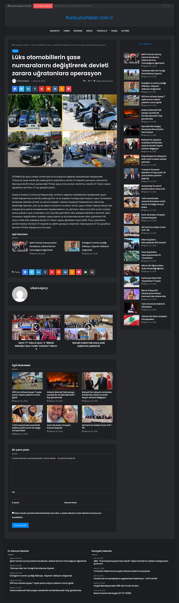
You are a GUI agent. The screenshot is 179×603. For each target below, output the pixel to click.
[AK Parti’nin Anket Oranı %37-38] (97, 414)
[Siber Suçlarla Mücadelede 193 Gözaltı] (131, 243)
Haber (66, 31)
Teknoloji (102, 31)
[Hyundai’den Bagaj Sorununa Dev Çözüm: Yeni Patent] (131, 130)
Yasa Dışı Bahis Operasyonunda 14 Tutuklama (151, 255)
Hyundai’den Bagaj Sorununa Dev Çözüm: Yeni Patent (152, 129)
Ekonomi (78, 31)
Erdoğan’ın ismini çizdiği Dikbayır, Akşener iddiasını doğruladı (80, 6)
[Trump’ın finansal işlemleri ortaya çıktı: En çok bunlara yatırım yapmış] (131, 173)
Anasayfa (55, 31)
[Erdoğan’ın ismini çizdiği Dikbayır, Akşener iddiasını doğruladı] (72, 246)
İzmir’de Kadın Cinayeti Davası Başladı (59, 426)
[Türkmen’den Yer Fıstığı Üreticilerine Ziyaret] (131, 74)
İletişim (125, 31)
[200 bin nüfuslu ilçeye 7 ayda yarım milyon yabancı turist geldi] (27, 381)
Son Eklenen (145, 44)
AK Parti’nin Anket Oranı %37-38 (97, 426)
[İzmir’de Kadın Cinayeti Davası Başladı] (62, 414)
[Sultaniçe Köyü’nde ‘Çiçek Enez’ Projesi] (131, 282)
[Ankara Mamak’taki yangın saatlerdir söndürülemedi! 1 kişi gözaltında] (62, 381)
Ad (14, 492)
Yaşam (114, 31)
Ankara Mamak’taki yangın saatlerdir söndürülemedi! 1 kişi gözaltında (61, 395)
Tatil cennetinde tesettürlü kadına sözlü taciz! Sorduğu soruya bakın (26, 428)
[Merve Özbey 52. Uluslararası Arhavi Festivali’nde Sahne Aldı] (131, 294)
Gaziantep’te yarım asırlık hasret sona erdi (153, 187)
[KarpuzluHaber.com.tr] (89, 17)
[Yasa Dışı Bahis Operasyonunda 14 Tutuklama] (131, 256)
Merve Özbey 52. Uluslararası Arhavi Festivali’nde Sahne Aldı (153, 293)
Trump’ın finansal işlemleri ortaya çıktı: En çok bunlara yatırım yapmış (153, 174)
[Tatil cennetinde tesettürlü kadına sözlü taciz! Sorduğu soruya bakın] (27, 414)
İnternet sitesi (70, 502)
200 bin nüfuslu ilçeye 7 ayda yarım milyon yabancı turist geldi (27, 395)
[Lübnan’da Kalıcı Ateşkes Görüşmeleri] (131, 320)
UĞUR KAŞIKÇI (23, 81)
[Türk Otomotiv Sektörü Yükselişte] (131, 307)
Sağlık (89, 31)
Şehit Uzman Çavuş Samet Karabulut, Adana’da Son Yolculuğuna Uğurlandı (43, 246)
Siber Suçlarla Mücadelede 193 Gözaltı (153, 241)
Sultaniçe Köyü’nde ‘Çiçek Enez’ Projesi (151, 279)
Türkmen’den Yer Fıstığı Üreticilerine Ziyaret (153, 72)
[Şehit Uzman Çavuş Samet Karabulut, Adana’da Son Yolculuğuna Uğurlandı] (20, 246)
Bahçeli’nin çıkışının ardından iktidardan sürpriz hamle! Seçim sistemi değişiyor (97, 395)
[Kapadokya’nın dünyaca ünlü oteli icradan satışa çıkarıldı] (131, 160)
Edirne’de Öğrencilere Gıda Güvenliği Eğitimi (152, 267)
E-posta (16, 502)
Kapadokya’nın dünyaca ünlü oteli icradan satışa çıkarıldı (153, 159)
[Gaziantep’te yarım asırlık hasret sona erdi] (131, 190)
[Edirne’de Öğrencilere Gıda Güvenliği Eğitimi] (131, 269)
